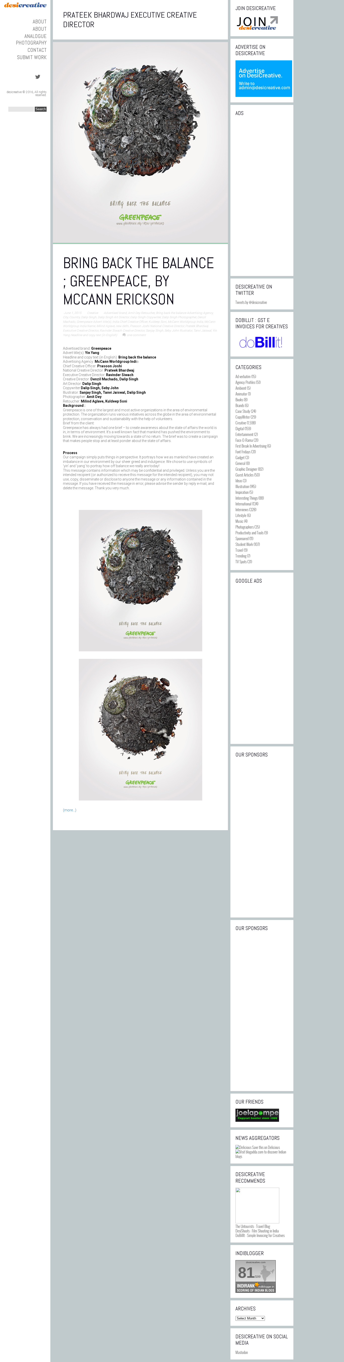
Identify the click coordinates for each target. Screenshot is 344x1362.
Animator (241, 393)
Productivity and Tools (249, 532)
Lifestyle (240, 515)
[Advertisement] (261, 195)
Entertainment (244, 434)
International (243, 503)
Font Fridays (242, 451)
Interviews (241, 509)
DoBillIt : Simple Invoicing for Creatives (260, 1235)
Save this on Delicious (265, 1147)
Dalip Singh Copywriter (145, 317)
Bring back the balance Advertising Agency (184, 313)
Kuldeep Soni (157, 322)
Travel (239, 550)
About (40, 21)
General (240, 463)
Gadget (240, 457)
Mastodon (241, 1352)
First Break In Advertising (250, 446)
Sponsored (242, 538)
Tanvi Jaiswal (202, 330)
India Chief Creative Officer (129, 322)
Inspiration (242, 492)
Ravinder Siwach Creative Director (122, 330)
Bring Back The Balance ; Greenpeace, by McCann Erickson (138, 281)
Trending (240, 555)
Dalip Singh (88, 317)
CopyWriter (242, 417)
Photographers (244, 527)
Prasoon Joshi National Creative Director (157, 326)
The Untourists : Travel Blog (252, 1226)
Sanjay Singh (154, 330)
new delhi (122, 326)
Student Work (244, 544)
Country (74, 317)
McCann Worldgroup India (185, 322)
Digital (239, 428)
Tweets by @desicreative (251, 302)
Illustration (242, 486)
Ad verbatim (243, 376)
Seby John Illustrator (178, 330)
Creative (92, 313)
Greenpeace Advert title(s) (94, 322)
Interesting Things (246, 498)
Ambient (240, 388)
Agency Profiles (245, 382)
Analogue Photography (31, 39)
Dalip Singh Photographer (179, 317)
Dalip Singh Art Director (113, 317)
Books (239, 399)
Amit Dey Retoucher (141, 313)
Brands (239, 405)
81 (246, 1272)
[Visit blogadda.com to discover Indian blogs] (261, 1156)
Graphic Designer (246, 469)
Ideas (238, 480)
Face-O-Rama (244, 440)
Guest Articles (244, 474)
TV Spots (241, 561)
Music (239, 521)
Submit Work (32, 57)
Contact (37, 50)
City (65, 317)
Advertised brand (115, 313)
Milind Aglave (105, 326)
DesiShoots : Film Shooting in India (257, 1230)
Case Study (242, 411)
